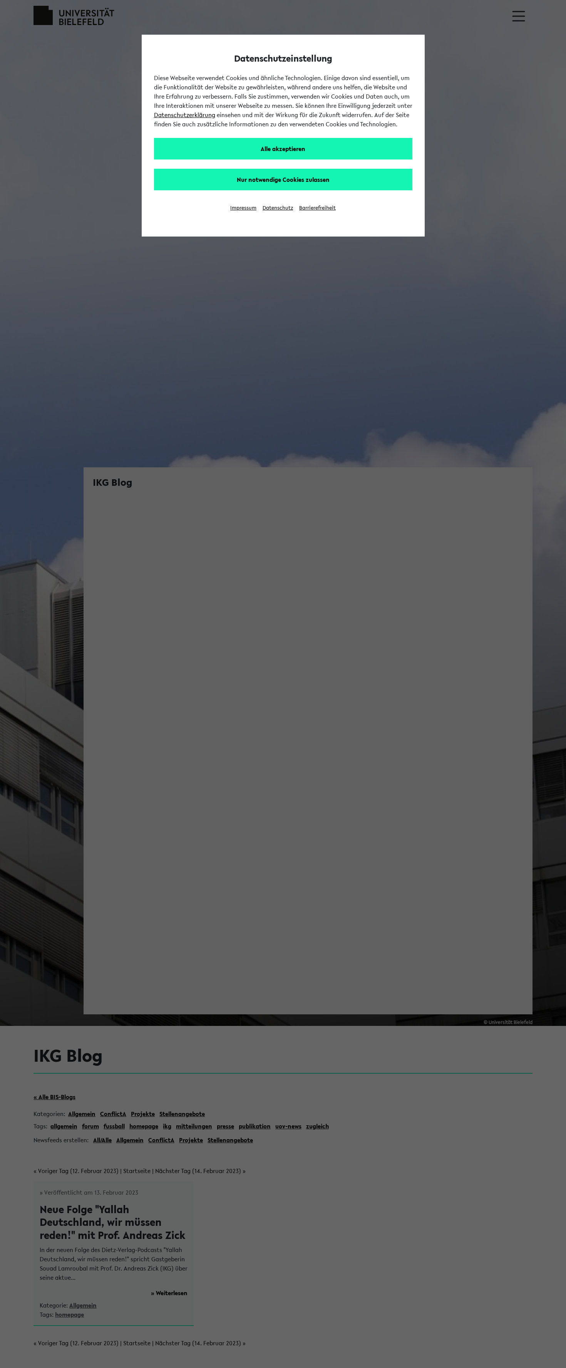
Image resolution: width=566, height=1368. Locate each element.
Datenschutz (278, 207)
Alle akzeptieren (283, 148)
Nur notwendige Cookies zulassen (283, 179)
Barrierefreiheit (317, 207)
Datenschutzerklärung (184, 115)
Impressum (243, 207)
